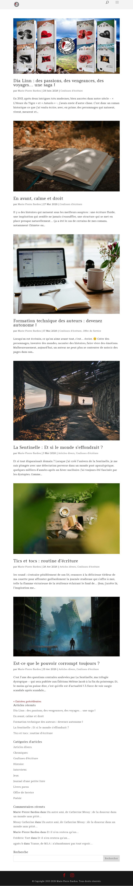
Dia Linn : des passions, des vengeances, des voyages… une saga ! (58, 82)
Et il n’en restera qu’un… (63, 832)
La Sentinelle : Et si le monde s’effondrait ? (58, 447)
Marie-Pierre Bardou (29, 90)
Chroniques (20, 752)
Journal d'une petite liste (29, 781)
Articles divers (66, 453)
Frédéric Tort (21, 837)
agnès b (18, 843)
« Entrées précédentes (27, 701)
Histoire (18, 764)
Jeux (15, 775)
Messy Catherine (23, 822)
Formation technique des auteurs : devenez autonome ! (57, 323)
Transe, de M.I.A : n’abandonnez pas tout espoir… (61, 843)
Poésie (17, 798)
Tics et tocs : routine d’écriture (45, 560)
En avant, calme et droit (38, 198)
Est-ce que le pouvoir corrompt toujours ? (56, 663)
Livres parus (21, 786)
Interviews (19, 769)
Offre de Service (92, 330)
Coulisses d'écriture (71, 90)
